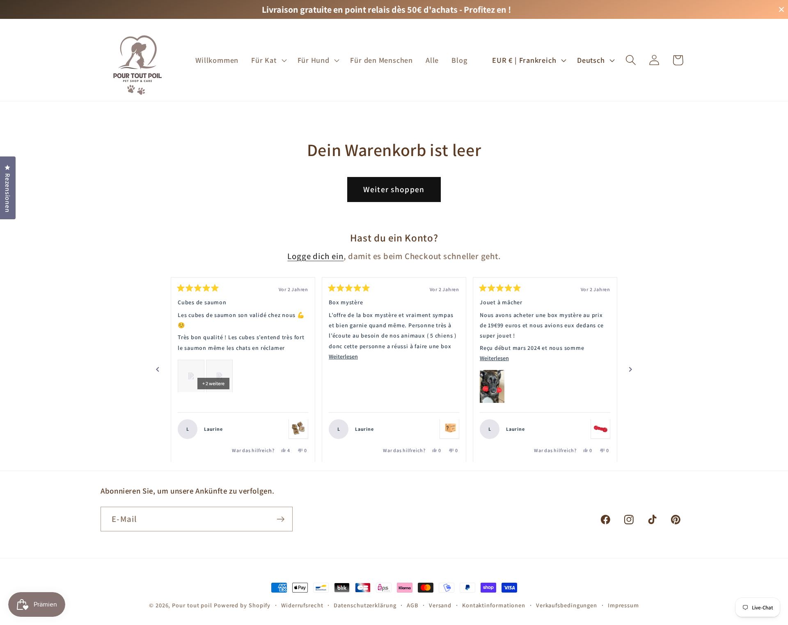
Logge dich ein (315, 256)
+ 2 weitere (213, 383)
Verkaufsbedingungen (566, 605)
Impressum (623, 605)
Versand (440, 605)
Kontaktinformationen (493, 605)
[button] (268, 60)
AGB (412, 605)
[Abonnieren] (280, 519)
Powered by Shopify (242, 605)
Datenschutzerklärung (365, 605)
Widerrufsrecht (302, 605)
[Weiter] (630, 369)
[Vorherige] (157, 369)
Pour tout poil (192, 605)
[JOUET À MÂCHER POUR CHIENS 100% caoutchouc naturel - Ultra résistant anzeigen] (600, 429)
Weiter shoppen (393, 189)
